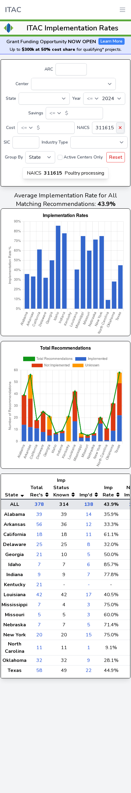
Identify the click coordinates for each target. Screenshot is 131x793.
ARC (48, 69)
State (11, 98)
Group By (14, 157)
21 (39, 554)
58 (39, 670)
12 (89, 524)
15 (89, 634)
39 (39, 514)
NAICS (83, 127)
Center (22, 84)
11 (89, 534)
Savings (35, 113)
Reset (115, 157)
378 (39, 504)
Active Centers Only (83, 157)
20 (39, 634)
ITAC (13, 10)
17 (89, 594)
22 (89, 670)
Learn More (111, 41)
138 (88, 504)
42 (39, 594)
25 (39, 544)
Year (76, 98)
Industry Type (55, 142)
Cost (10, 127)
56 (39, 524)
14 (89, 514)
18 (39, 534)
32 (39, 660)
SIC (7, 142)
